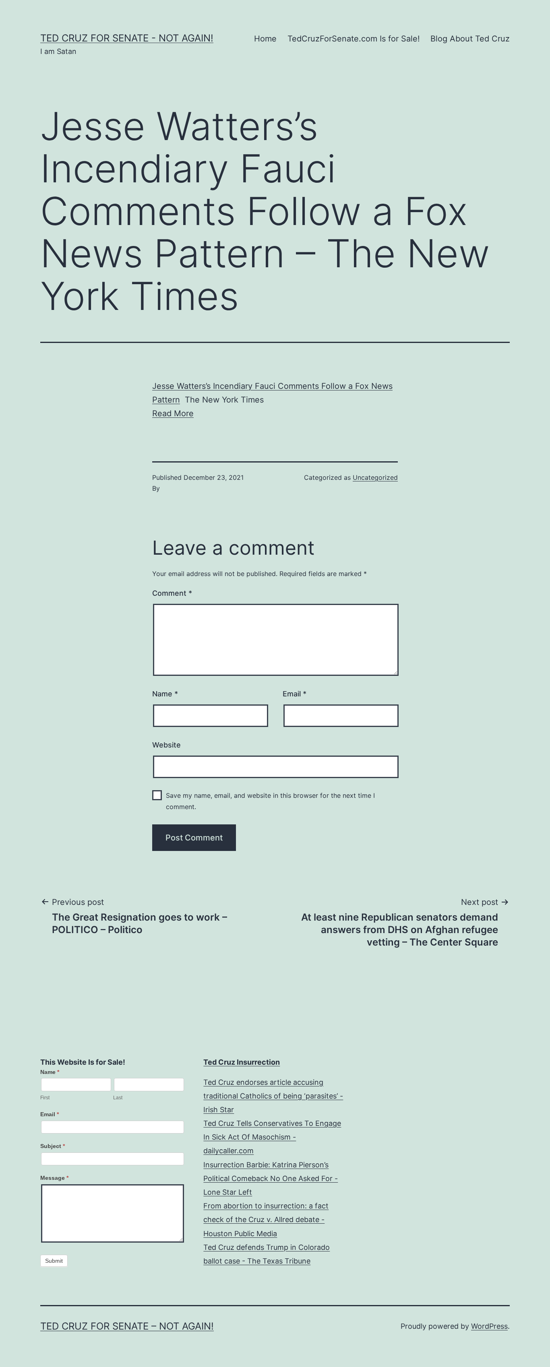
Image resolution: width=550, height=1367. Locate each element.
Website (166, 745)
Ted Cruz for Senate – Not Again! (127, 1326)
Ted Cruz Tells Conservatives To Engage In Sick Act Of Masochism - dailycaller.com (272, 1137)
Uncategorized (375, 477)
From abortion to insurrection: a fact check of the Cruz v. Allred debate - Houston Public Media (266, 1219)
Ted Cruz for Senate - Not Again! (126, 38)
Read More (173, 413)
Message (54, 1178)
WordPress (489, 1326)
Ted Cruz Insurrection (241, 1062)
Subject (52, 1146)
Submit (54, 1261)
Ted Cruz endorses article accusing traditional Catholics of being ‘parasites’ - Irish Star (273, 1096)
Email (294, 694)
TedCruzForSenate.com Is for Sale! (353, 38)
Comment (172, 593)
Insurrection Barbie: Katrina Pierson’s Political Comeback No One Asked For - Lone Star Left (270, 1178)
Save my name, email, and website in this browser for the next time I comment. (270, 800)
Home (265, 38)
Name (165, 694)
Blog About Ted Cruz (470, 38)
